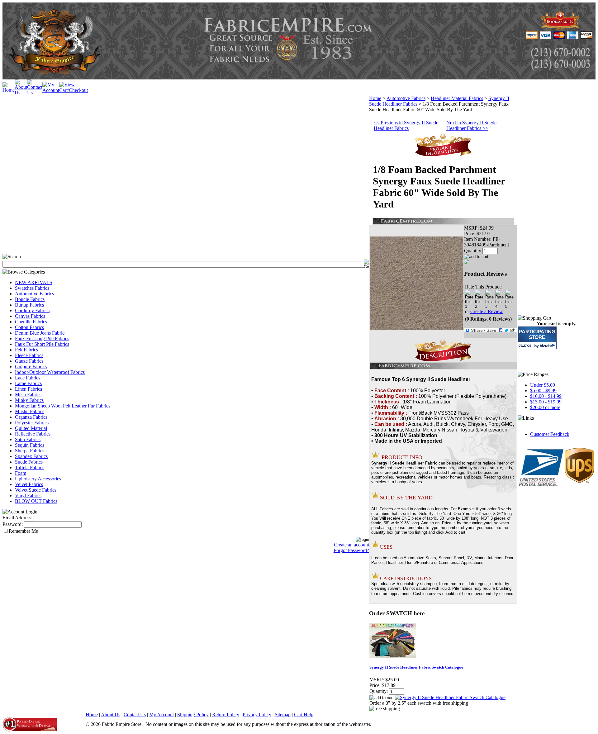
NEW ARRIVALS (33, 282)
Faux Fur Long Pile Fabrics (42, 338)
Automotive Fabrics (34, 293)
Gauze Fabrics (29, 361)
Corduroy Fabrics (32, 310)
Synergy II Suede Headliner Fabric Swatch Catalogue (416, 667)
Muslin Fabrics (29, 411)
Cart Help (303, 714)
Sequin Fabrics (29, 445)
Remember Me (23, 531)
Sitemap (283, 714)
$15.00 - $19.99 (546, 401)
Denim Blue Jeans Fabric (39, 333)
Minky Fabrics (29, 400)
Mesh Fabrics (28, 394)
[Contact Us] (34, 92)
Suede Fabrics (29, 462)
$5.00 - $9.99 (543, 390)
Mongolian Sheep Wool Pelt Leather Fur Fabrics (62, 405)
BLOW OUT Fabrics (36, 501)
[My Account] (50, 90)
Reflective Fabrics (32, 433)
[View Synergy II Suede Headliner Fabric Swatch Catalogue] (450, 697)
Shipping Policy (193, 714)
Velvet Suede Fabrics (35, 490)
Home (375, 98)
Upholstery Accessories (38, 478)
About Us (110, 714)
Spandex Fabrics (31, 456)
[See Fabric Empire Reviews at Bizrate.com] (537, 337)
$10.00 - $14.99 (546, 396)
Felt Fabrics (26, 349)
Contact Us (135, 714)
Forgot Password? (351, 550)
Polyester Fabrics (32, 422)
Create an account (351, 544)
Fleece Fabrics (29, 355)
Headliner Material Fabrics (457, 98)
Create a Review (486, 311)
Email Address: (17, 517)
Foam (20, 473)
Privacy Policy (257, 714)
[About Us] (21, 92)
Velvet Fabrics (29, 484)
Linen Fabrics (28, 389)
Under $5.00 (542, 385)
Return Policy (225, 714)
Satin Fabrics (27, 439)
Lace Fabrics (27, 377)
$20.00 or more (545, 407)
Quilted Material (31, 428)
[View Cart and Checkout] (73, 90)
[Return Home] (8, 90)
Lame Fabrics (28, 383)
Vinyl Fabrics (28, 495)
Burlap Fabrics (29, 304)
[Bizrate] (548, 345)
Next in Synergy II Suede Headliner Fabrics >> (471, 125)
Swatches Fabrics (32, 288)
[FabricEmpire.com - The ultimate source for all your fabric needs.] (560, 28)
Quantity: (473, 250)
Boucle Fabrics (30, 299)
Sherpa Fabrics (29, 450)
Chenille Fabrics (31, 321)
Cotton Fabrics (29, 327)
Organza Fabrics (31, 417)
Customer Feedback (549, 434)
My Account (161, 714)
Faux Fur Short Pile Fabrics (42, 344)
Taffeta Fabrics (29, 467)
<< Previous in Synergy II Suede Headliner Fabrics (406, 125)
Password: (12, 524)
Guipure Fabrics (31, 366)
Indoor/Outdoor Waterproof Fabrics (50, 372)
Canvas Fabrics (30, 316)
